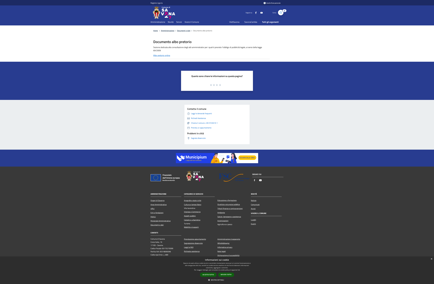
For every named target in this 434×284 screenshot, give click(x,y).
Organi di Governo (157, 200)
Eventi (253, 224)
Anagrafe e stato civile (192, 200)
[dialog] (217, 270)
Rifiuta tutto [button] (226, 275)
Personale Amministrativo (161, 220)
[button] (217, 280)
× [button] (431, 259)
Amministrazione (167, 30)
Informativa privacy (224, 247)
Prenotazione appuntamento (195, 239)
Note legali (221, 251)
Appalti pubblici (190, 215)
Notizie (253, 200)
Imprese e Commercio (192, 211)
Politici (153, 216)
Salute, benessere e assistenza (229, 216)
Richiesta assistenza (192, 251)
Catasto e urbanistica (192, 220)
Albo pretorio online (161, 55)
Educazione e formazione (227, 200)
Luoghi (253, 219)
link (239, 270)
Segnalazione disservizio (193, 243)
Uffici (152, 208)
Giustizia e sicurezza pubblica (228, 204)
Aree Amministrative (159, 204)
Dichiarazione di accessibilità (228, 255)
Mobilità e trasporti (191, 227)
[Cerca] (280, 12)
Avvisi (253, 208)
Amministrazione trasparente (228, 239)
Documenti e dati (183, 30)
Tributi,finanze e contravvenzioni (230, 208)
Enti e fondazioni (157, 212)
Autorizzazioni (222, 220)
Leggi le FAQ (188, 247)
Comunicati (255, 204)
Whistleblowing (223, 243)
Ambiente (221, 212)
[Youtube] (260, 12)
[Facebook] (255, 12)
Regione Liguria (157, 3)
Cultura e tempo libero (192, 204)
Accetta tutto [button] (208, 275)
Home (155, 30)
